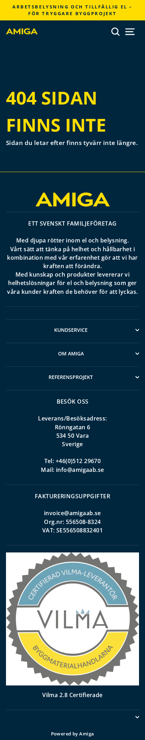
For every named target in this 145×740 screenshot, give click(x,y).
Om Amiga (71, 353)
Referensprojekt (71, 377)
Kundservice (71, 330)
